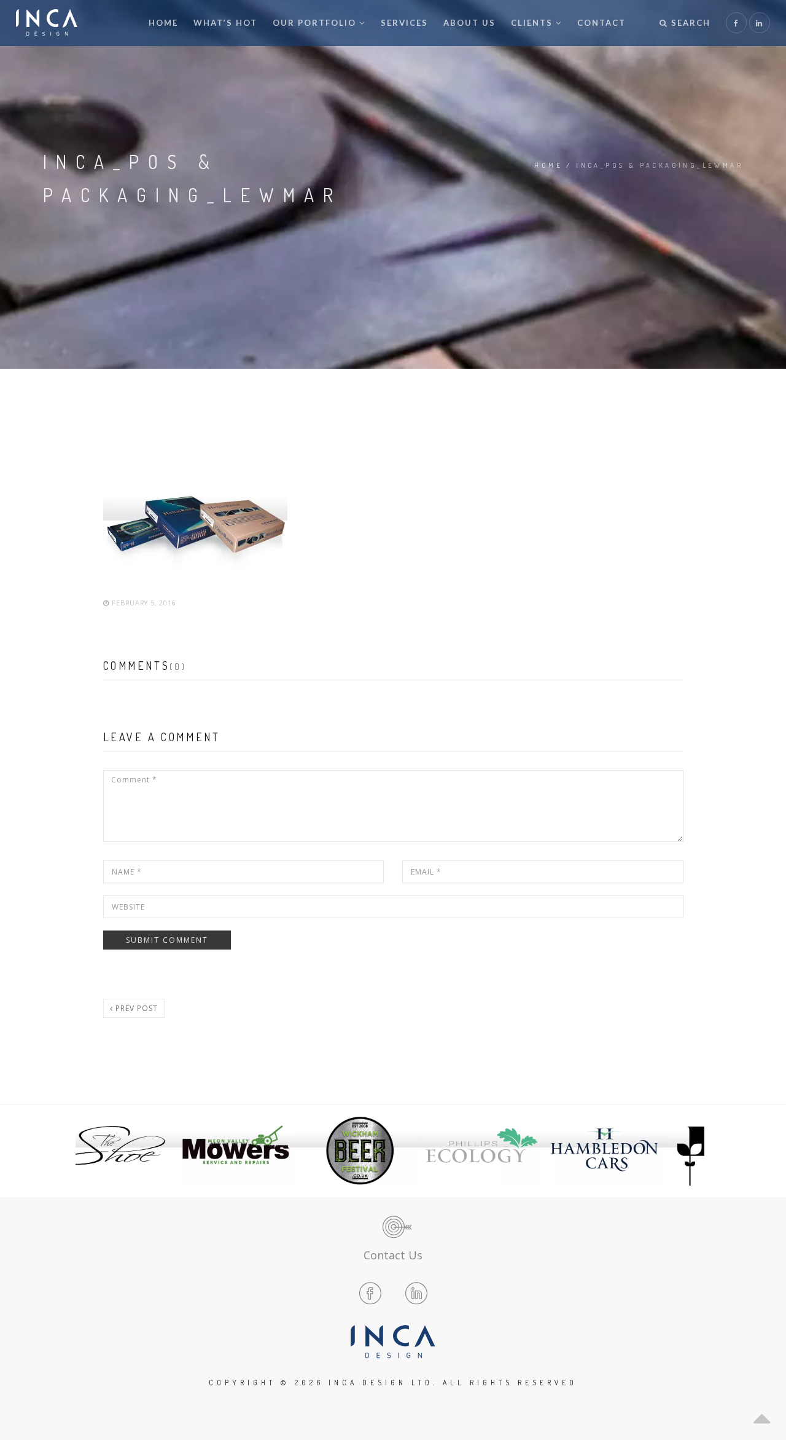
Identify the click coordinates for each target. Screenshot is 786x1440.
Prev (94, 1150)
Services (404, 23)
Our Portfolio (314, 23)
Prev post (135, 1008)
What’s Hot (225, 23)
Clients (532, 23)
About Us (469, 23)
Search (689, 23)
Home (163, 23)
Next (691, 1150)
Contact (601, 23)
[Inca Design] (46, 23)
